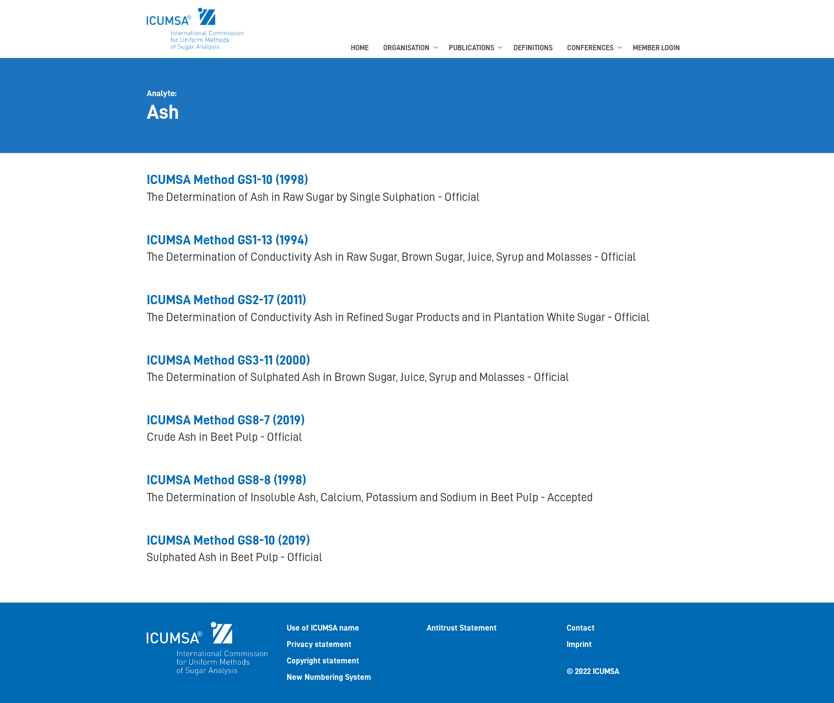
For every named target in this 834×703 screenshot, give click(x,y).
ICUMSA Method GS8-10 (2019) (228, 540)
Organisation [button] (406, 48)
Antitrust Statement (462, 628)
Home (360, 48)
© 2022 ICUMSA (593, 671)
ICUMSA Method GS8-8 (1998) (226, 480)
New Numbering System (329, 677)
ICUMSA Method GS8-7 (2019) (226, 420)
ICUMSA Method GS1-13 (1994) (227, 240)
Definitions (533, 48)
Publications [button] (471, 48)
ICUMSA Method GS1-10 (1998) (227, 179)
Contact (581, 628)
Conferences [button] (590, 48)
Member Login (656, 48)
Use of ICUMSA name (323, 628)
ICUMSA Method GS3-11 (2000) (228, 360)
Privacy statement (319, 644)
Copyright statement (323, 661)
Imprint (579, 644)
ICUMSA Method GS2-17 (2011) (226, 300)
